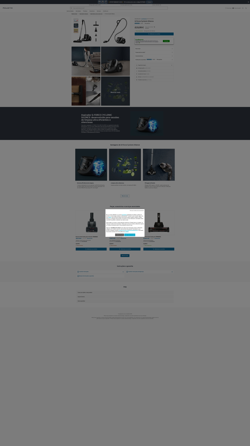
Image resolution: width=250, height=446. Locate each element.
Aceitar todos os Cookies (130, 234)
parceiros (124, 214)
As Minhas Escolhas (119, 234)
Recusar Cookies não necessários (137, 210)
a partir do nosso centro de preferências (128, 230)
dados (109, 217)
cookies (127, 231)
